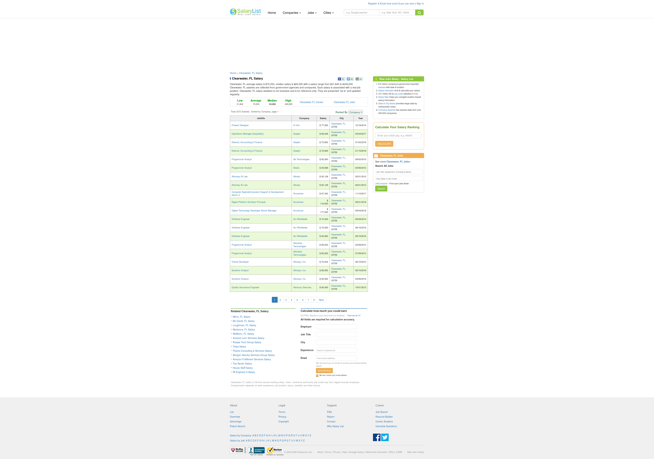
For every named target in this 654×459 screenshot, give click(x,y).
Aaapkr (296, 133)
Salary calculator (386, 90)
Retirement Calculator (376, 452)
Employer (306, 326)
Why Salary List (335, 426)
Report (330, 416)
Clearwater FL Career (311, 102)
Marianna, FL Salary (244, 329)
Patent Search (237, 426)
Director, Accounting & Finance (247, 142)
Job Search (382, 412)
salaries (382, 87)
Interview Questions (386, 426)
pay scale (398, 93)
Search (381, 188)
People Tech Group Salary (247, 342)
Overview (235, 416)
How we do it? (354, 315)
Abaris (296, 167)
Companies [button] (291, 12)
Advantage (236, 421)
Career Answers (384, 421)
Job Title (306, 334)
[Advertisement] (327, 43)
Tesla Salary (239, 346)
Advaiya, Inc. (299, 261)
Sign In (420, 3)
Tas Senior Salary (242, 363)
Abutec (296, 176)
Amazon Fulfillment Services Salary (252, 359)
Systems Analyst (240, 270)
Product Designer (240, 125)
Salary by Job (237, 440)
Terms (281, 412)
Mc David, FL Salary (244, 321)
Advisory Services (302, 287)
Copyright (283, 421)
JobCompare (381, 183)
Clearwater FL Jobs (344, 102)
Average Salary (356, 452)
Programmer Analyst (242, 159)
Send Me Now (324, 370)
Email (304, 358)
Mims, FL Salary (241, 316)
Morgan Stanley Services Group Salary (254, 355)
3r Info (296, 125)
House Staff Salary (243, 367)
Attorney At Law (239, 176)
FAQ (329, 412)
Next (321, 299)
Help (344, 452)
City (303, 342)
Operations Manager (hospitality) (248, 133)
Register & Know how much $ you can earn (391, 3)
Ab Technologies (301, 159)
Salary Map (383, 96)
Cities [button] (327, 12)
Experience (307, 350)
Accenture (298, 193)
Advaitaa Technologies (299, 244)
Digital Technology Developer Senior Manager (254, 210)
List (232, 412)
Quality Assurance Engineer (245, 287)
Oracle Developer (240, 261)
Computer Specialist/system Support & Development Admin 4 (258, 193)
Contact (331, 421)
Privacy (282, 416)
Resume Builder (384, 416)
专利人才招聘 (395, 452)
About (320, 452)
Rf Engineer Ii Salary (244, 372)
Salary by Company (240, 435)
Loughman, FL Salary (244, 325)
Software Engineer (241, 219)
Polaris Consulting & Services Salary (252, 350)
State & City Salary (386, 103)
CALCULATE (384, 143)
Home (273, 12)
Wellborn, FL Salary (243, 333)
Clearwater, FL (338, 123)
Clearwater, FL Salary (250, 73)
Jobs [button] (311, 12)
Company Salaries (386, 109)
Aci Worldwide (300, 219)
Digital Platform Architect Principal (249, 202)
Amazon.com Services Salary (248, 338)
